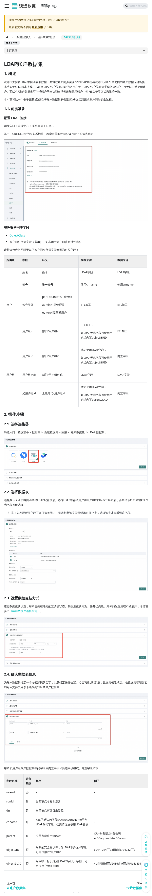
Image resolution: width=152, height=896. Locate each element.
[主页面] (7, 37)
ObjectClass (17, 235)
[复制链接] (20, 74)
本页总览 (11, 50)
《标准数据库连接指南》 (25, 611)
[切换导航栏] (7, 6)
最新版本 (37, 27)
